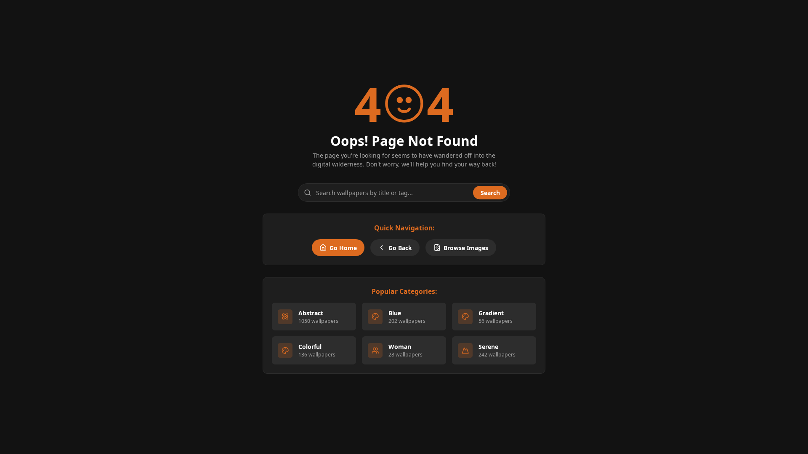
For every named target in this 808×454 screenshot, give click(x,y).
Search (490, 193)
